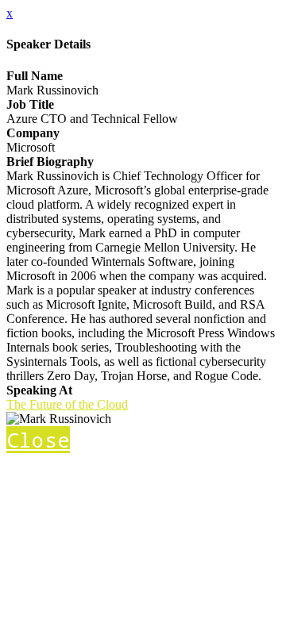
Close (38, 439)
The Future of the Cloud (67, 404)
